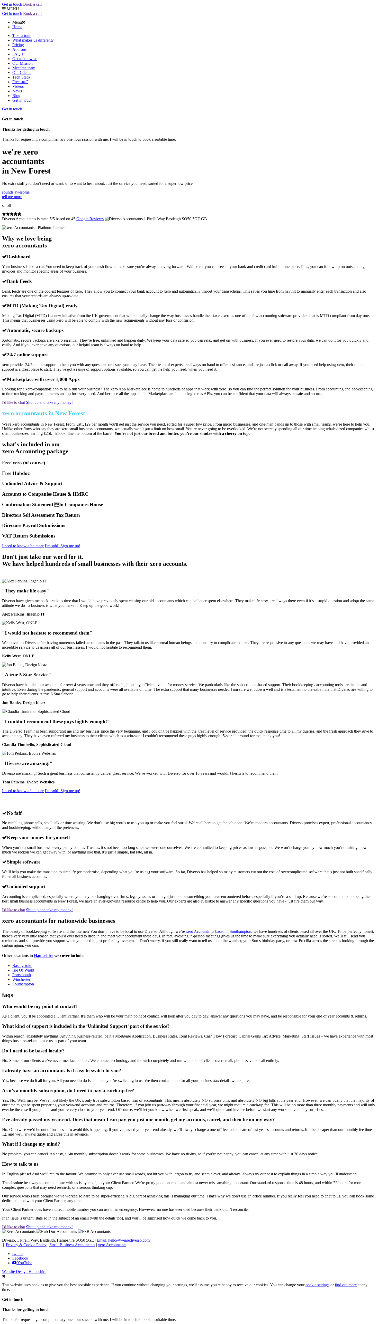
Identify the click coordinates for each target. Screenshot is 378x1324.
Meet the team (23, 68)
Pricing (18, 45)
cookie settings (317, 1285)
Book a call (32, 4)
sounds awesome (16, 194)
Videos (18, 86)
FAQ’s (17, 54)
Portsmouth (21, 975)
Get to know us (24, 58)
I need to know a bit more (23, 546)
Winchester (21, 979)
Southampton (23, 984)
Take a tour (21, 35)
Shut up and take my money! (49, 402)
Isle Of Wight (23, 970)
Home (17, 27)
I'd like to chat (13, 402)
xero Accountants (112, 1245)
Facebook (20, 1258)
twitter (17, 1253)
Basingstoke (22, 965)
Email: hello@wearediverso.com (123, 1240)
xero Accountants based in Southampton (218, 931)
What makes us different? (32, 40)
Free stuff (20, 82)
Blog (16, 95)
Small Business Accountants (72, 1245)
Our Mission (22, 63)
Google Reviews (90, 219)
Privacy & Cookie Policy (26, 1245)
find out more (346, 1285)
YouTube (24, 1263)
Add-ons (19, 49)
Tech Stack (21, 77)
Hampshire (43, 955)
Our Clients (21, 72)
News (17, 91)
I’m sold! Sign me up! (62, 546)
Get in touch (12, 4)
